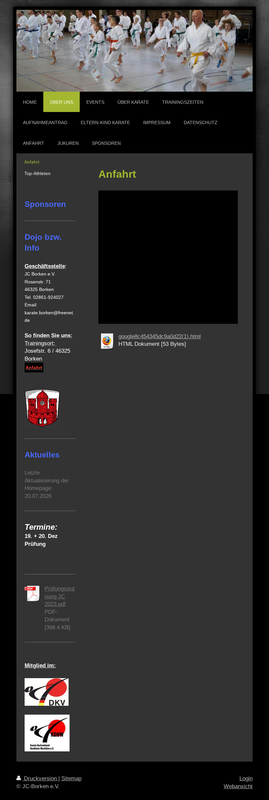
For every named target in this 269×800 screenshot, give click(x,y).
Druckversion (40, 778)
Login (246, 778)
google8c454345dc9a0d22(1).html (159, 336)
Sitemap (71, 778)
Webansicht (238, 786)
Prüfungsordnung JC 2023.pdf (59, 596)
